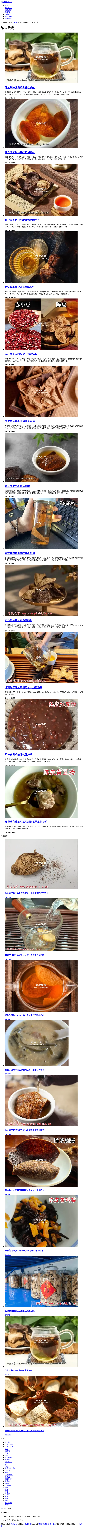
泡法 (6, 1498)
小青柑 (7, 14)
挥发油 (7, 1470)
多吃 (6, 1449)
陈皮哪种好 (9, 1475)
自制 (6, 1453)
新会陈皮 (8, 8)
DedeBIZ (28, 1524)
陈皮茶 (7, 12)
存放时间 (8, 1457)
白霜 (6, 1490)
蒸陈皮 (7, 1477)
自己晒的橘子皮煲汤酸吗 (18, 620)
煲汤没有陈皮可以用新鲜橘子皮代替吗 (26, 821)
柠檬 (6, 1501)
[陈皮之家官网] (6, 2)
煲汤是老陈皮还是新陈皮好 (20, 287)
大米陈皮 (8, 1485)
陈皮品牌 (8, 10)
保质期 (7, 1494)
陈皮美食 (8, 18)
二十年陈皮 (9, 1444)
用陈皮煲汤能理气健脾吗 (18, 754)
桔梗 (6, 1455)
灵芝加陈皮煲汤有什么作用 (20, 553)
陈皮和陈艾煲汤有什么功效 (20, 87)
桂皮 (6, 1492)
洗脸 (6, 1466)
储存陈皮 (8, 1483)
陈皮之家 (14, 1524)
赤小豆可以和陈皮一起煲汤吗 (21, 354)
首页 (6, 5)
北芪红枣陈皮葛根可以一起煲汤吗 (23, 687)
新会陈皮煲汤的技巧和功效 (20, 152)
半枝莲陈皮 (9, 1446)
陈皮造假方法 (10, 1468)
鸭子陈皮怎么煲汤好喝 (17, 486)
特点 (6, 1488)
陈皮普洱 (8, 1451)
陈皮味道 (8, 1479)
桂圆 (6, 1472)
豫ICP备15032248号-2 (46, 1524)
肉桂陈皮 (8, 1462)
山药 (6, 1464)
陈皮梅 (7, 1481)
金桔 (6, 1496)
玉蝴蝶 (7, 1459)
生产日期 (8, 1503)
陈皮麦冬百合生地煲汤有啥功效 (22, 220)
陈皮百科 (8, 16)
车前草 (7, 1505)
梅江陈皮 (8, 1442)
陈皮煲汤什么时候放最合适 (20, 421)
